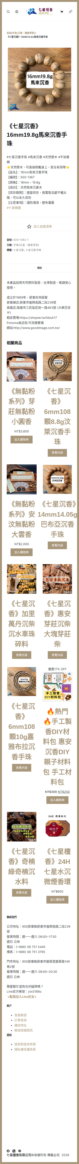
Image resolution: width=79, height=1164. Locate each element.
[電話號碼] (13, 1151)
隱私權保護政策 (25, 1049)
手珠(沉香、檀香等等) (26, 244)
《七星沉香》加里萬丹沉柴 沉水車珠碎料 (21, 624)
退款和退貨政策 (25, 1044)
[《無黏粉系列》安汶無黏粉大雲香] (22, 479)
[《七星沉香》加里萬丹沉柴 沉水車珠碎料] (22, 579)
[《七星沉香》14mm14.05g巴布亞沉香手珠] (57, 479)
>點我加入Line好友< (21, 997)
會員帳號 (20, 1015)
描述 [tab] (39, 267)
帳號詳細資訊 (23, 1030)
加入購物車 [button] (21, 439)
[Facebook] (8, 1151)
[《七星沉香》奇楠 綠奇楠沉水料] (22, 827)
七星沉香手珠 (33, 249)
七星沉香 (18, 249)
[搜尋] (8, 11)
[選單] (70, 11)
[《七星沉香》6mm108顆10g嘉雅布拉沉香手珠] (22, 682)
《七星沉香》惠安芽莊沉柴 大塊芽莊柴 (57, 624)
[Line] (19, 1151)
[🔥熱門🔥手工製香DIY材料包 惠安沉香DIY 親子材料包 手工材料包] (57, 687)
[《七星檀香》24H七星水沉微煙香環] (57, 827)
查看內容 (57, 452)
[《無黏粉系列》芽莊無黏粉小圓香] (22, 367)
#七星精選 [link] (14, 208)
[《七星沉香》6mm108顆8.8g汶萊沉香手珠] (57, 367)
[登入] (16, 11)
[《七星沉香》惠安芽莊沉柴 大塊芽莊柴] (57, 579)
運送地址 (20, 1025)
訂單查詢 (20, 1020)
